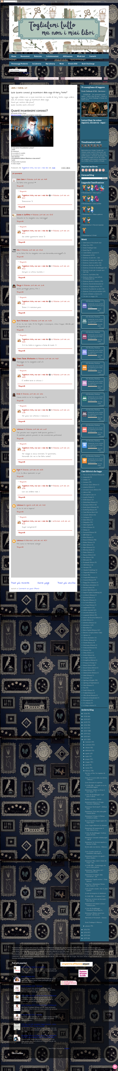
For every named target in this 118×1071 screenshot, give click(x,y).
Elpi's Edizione (87, 547)
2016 (85, 930)
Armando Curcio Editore (91, 490)
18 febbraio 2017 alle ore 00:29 (35, 429)
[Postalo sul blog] (64, 168)
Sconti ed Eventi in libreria (91, 294)
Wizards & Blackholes (90, 698)
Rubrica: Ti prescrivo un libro (92, 289)
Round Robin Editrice (89, 668)
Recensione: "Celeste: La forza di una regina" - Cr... (95, 791)
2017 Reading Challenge (93, 441)
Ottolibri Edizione (88, 640)
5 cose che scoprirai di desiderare (95, 893)
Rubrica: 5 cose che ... (90, 258)
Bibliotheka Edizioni (89, 502)
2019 (85, 734)
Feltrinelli (86, 560)
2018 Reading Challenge (93, 425)
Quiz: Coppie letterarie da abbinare (96, 825)
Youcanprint (87, 700)
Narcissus (86, 628)
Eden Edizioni (87, 537)
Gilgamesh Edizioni (89, 572)
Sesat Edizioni (87, 675)
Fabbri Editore (87, 552)
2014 (85, 935)
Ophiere (85, 635)
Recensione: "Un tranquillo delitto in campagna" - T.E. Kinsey (67, 78)
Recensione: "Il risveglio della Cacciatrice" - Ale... (94, 875)
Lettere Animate (88, 610)
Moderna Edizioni (88, 623)
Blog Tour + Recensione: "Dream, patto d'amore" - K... (95, 885)
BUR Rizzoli (87, 500)
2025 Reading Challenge (93, 317)
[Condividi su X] (66, 168)
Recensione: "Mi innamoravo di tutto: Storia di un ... (94, 829)
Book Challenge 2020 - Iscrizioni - (32, 986)
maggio (87, 762)
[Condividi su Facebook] (67, 168)
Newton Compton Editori (91, 633)
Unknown (20, 429)
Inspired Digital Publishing (91, 592)
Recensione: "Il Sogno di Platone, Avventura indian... (95, 817)
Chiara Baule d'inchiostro (26, 358)
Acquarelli (86, 477)
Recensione (86, 255)
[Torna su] (115, 1066)
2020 (86, 731)
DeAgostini (86, 522)
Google (102, 161)
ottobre (87, 748)
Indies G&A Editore (89, 590)
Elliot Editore (87, 545)
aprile (87, 765)
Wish (61, 64)
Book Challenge (88, 64)
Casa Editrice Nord (89, 512)
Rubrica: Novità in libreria (91, 281)
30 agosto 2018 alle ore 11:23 (34, 505)
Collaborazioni (52, 56)
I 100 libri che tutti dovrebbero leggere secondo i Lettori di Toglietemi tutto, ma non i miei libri (38, 1025)
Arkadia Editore (88, 487)
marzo (87, 768)
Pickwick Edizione (89, 648)
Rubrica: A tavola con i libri (91, 260)
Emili (18, 394)
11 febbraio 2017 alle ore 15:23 (31, 250)
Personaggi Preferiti (19, 64)
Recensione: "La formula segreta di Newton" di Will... (95, 843)
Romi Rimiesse (22, 320)
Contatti (92, 56)
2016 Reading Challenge (93, 456)
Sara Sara (21, 179)
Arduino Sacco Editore (90, 485)
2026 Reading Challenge (93, 301)
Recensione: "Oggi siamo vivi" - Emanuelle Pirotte (94, 871)
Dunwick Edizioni (88, 532)
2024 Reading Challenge (93, 332)
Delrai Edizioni (87, 527)
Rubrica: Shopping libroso (91, 286)
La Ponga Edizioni (88, 605)
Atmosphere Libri (88, 495)
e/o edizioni (86, 703)
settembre (88, 750)
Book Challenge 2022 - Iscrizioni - (32, 1015)
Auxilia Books (87, 497)
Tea (84, 688)
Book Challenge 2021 (28, 976)
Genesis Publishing (89, 570)
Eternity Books (88, 550)
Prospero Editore (88, 658)
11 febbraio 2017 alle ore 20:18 (33, 285)
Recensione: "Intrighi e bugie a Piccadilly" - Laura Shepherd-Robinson (26, 78)
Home (13, 56)
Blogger (67, 1048)
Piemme (85, 650)
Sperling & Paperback (90, 683)
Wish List (81, 56)
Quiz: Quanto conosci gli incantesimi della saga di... (93, 852)
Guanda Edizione (88, 580)
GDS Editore (87, 565)
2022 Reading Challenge (93, 363)
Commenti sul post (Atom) (29, 588)
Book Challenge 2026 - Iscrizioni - (93, 91)
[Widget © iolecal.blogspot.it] (115, 1070)
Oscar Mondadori (88, 638)
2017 (85, 739)
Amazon (85, 482)
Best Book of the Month (90, 243)
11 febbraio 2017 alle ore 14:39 (36, 179)
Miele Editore (87, 620)
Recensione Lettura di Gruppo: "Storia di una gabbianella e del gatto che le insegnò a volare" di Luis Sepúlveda (39, 1036)
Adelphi (85, 480)
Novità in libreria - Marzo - (93, 799)
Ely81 (18, 470)
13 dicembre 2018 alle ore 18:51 (35, 540)
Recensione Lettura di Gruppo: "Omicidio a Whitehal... (94, 803)
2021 (85, 728)
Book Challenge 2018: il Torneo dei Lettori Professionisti (39, 996)
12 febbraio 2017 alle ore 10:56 (40, 320)
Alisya (19, 285)
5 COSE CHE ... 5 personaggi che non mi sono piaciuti (95, 866)
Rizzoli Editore (87, 665)
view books (101, 312)
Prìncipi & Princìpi (88, 663)
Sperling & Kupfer (88, 680)
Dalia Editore (87, 520)
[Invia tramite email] (62, 168)
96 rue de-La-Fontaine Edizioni (92, 475)
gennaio (88, 926)
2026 (86, 713)
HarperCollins (87, 587)
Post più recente (20, 583)
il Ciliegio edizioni (88, 705)
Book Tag (86, 250)
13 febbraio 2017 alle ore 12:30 (32, 394)
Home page (43, 583)
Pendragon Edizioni (89, 645)
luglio (87, 756)
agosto (87, 753)
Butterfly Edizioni (88, 510)
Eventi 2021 (72, 64)
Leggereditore (87, 607)
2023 (86, 722)
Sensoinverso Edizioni (90, 673)
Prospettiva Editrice (89, 660)
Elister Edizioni (88, 542)
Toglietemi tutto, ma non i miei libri (35, 195)
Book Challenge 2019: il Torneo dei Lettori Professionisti (39, 1005)
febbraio (88, 771)
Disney (85, 530)
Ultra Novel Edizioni (89, 695)
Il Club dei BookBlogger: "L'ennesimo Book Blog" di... (94, 909)
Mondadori (86, 625)
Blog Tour (86, 245)
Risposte (23, 191)
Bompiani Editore (88, 505)
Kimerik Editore (88, 598)
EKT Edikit (86, 535)
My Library (50, 64)
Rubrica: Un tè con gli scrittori (92, 291)
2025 (86, 716)
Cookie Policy (88, 161)
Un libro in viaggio (89, 296)
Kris (18, 250)
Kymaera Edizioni (88, 600)
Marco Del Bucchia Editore (91, 618)
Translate (26, 73)
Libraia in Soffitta (23, 214)
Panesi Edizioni (88, 643)
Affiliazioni (68, 56)
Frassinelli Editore (88, 562)
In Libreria (36, 64)
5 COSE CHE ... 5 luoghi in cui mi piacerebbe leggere (95, 786)
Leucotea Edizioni (88, 613)
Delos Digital (87, 525)
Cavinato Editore (88, 515)
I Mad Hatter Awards (90, 253)
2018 (85, 736)
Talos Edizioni (87, 685)
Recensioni (25, 56)
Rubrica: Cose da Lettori (90, 263)
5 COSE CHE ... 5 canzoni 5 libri (95, 896)
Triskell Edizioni (88, 693)
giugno (87, 759)
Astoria (85, 492)
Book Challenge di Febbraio (93, 922)
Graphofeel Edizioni (89, 577)
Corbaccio (86, 517)
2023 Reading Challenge (93, 348)
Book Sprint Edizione (89, 507)
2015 (85, 932)
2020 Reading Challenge (93, 394)
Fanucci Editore (88, 555)
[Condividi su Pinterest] (69, 168)
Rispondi (20, 186)
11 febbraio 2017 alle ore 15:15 (42, 214)
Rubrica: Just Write (89, 275)
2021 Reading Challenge (93, 379)
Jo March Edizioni (89, 595)
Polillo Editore (87, 655)
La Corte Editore (88, 602)
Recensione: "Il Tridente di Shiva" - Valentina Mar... (95, 904)
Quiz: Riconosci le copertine (93, 782)
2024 (85, 719)
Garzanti (86, 567)
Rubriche (38, 56)
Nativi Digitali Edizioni (90, 630)
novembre (88, 745)
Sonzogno (86, 678)
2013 (85, 938)
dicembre (88, 742)
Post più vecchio (66, 583)
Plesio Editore (87, 653)
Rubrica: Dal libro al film (91, 265)
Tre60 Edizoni (87, 690)
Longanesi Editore (88, 615)
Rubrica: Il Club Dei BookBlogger (93, 268)
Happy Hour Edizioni (89, 582)
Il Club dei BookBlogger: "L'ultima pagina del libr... (95, 834)
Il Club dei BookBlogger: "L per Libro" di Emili (94, 795)
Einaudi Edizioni (88, 540)
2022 (86, 725)
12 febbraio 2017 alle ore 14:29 (47, 358)
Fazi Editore (87, 557)
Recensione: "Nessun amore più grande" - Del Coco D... (94, 914)
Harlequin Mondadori (90, 585)
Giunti (85, 575)
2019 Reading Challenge (93, 410)
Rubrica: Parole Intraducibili (92, 284)
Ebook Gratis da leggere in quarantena (33, 967)
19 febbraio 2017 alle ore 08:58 (32, 470)
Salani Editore (87, 670)
